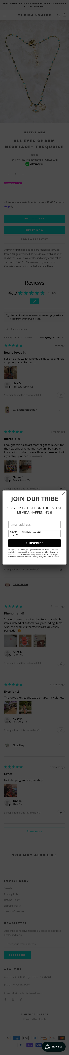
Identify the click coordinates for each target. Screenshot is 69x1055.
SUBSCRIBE (34, 543)
